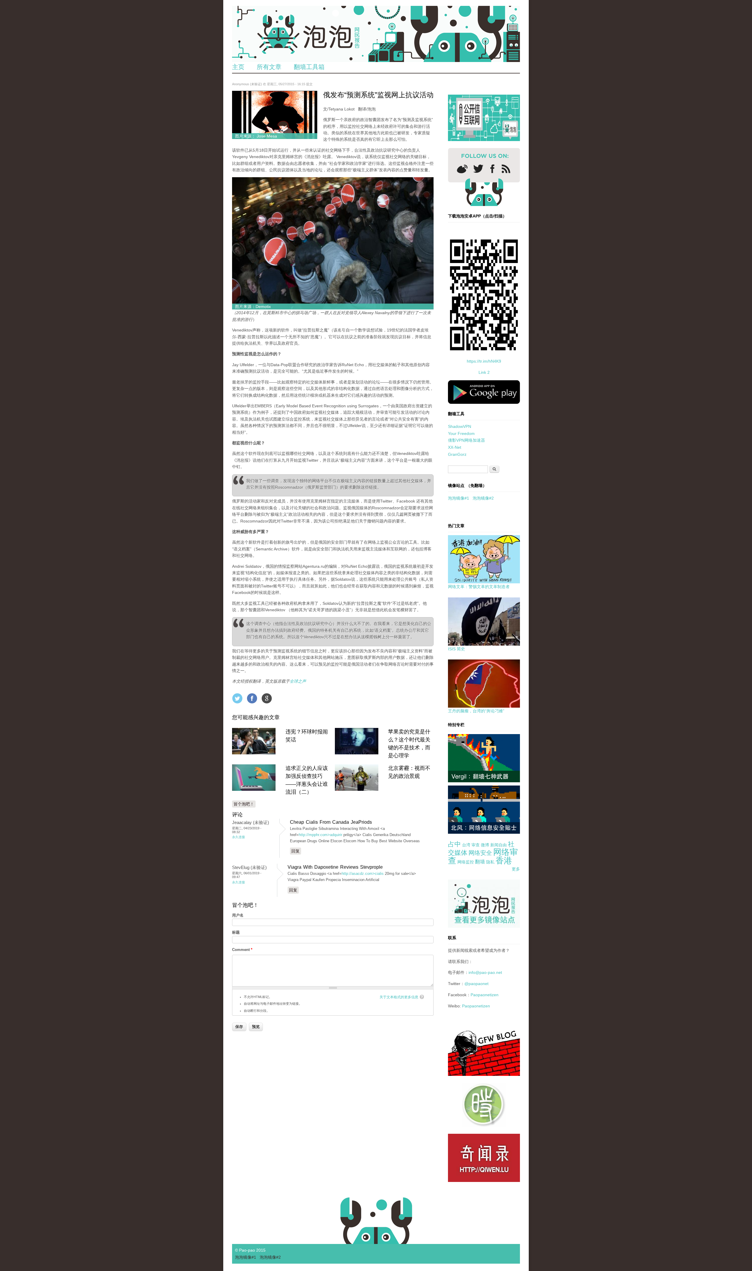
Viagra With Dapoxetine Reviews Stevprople (335, 867)
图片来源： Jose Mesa (256, 136)
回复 (295, 851)
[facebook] (492, 169)
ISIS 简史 (456, 649)
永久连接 (238, 837)
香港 (504, 860)
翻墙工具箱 (309, 66)
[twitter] (478, 169)
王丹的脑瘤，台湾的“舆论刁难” (476, 711)
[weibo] (462, 169)
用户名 (238, 915)
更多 (516, 869)
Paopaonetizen (484, 994)
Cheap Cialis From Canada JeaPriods (331, 822)
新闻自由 (498, 845)
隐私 (490, 862)
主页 (238, 66)
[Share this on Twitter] (237, 698)
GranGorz (457, 454)
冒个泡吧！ (244, 804)
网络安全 (480, 853)
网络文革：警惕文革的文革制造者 (479, 586)
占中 (454, 844)
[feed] (506, 169)
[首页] (376, 34)
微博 (485, 845)
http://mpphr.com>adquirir (320, 835)
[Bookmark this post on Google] (266, 698)
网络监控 (465, 862)
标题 (236, 932)
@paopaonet (476, 983)
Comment (242, 949)
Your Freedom (461, 433)
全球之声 (298, 681)
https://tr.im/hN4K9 (484, 361)
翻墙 (480, 862)
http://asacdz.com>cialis (363, 873)
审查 (475, 845)
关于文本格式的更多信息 (399, 997)
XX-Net (454, 447)
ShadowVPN (459, 426)
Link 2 (484, 372)
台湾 (466, 845)
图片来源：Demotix (253, 306)
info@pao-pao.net (485, 972)
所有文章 (269, 66)
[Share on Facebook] (252, 698)
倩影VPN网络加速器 (466, 440)
